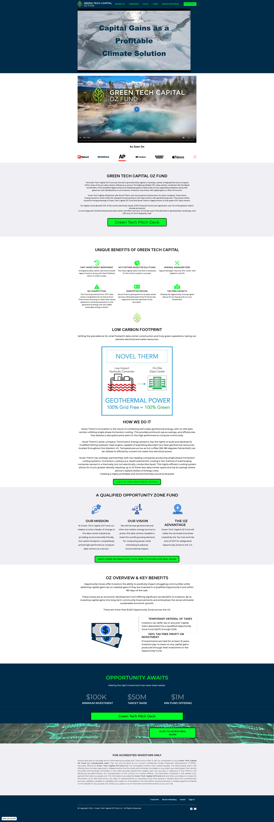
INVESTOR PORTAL (170, 4)
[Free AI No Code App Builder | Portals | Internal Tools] (9, 818)
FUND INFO (134, 4)
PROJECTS (120, 4)
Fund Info (154, 800)
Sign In (192, 800)
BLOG (145, 4)
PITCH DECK (190, 4)
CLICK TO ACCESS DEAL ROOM (172, 733)
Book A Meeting (169, 800)
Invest (182, 800)
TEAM (155, 4)
